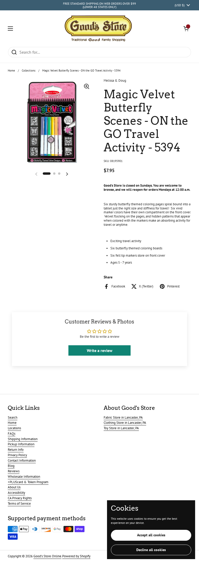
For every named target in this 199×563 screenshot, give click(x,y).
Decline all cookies (151, 549)
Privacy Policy (17, 455)
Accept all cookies (151, 535)
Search (12, 417)
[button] (186, 28)
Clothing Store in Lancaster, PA (125, 422)
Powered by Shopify (76, 556)
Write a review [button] (99, 350)
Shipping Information (23, 439)
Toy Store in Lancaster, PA (121, 428)
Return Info (16, 449)
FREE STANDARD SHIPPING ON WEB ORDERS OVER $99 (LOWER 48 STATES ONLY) (99, 5)
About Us (14, 487)
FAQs (11, 433)
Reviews (13, 471)
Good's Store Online (47, 556)
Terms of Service (19, 503)
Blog (11, 465)
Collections (28, 70)
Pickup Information (21, 444)
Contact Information (22, 460)
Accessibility (16, 492)
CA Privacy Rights (20, 498)
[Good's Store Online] (98, 28)
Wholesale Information (24, 476)
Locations (14, 428)
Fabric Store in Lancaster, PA (123, 417)
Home (11, 70)
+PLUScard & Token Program (28, 482)
